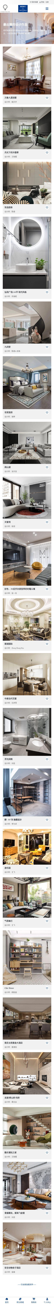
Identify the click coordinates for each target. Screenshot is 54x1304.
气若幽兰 (9, 921)
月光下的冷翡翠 (12, 152)
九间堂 (8, 347)
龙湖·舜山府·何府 (12, 1097)
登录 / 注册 (45, 2)
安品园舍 (9, 207)
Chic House (9, 988)
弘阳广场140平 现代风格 (15, 292)
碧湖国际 (9, 644)
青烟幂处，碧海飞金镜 (15, 1213)
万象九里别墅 (11, 97)
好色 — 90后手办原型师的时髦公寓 (20, 589)
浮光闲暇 (9, 759)
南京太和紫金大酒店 (14, 1043)
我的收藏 (34, 2)
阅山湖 (8, 467)
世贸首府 (9, 412)
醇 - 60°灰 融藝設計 (13, 819)
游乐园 (8, 868)
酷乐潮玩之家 (11, 1152)
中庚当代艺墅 (11, 698)
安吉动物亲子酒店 (13, 1267)
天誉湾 (8, 522)
